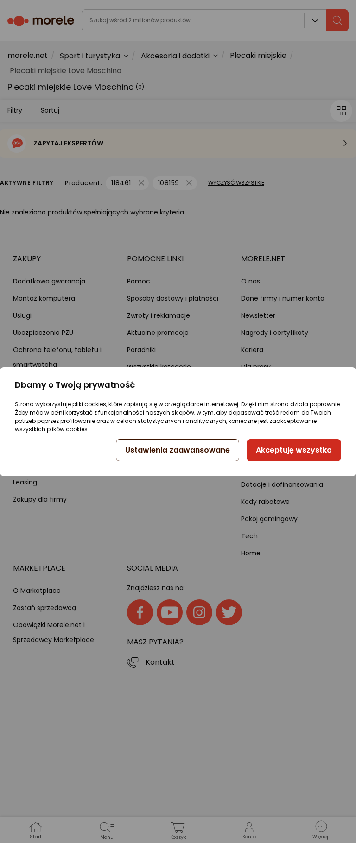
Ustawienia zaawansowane (177, 450)
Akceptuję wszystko (294, 450)
